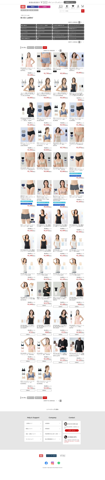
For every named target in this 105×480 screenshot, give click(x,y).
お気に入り (73, 7)
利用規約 (47, 428)
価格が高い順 (39, 47)
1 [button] (58, 50)
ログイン (78, 7)
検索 (82, 10)
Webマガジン (60, 7)
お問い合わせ (71, 430)
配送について (29, 428)
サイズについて (29, 439)
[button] (83, 22)
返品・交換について (34, 10)
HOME (22, 15)
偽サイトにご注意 (24, 10)
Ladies (45, 6)
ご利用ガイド (67, 7)
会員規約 (47, 423)
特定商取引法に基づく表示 (51, 433)
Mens (32, 6)
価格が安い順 (31, 47)
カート (82, 7)
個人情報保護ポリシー (50, 439)
